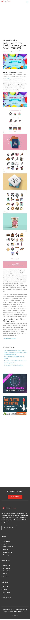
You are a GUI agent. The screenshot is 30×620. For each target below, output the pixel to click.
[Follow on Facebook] (12, 615)
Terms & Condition (8, 546)
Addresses (6, 595)
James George (8, 51)
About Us (5, 549)
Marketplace (6, 565)
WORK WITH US (15, 497)
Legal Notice (6, 544)
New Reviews (6, 571)
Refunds (5, 573)
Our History (6, 555)
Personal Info (6, 587)
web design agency (20, 611)
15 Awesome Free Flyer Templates (13, 365)
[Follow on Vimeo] (18, 615)
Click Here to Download (9, 338)
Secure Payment (7, 552)
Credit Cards (6, 592)
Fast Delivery (6, 541)
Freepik (8, 78)
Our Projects (6, 568)
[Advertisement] (15, 19)
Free (23, 51)
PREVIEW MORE (8, 527)
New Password (7, 597)
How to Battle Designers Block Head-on (15, 350)
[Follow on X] (15, 615)
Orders (5, 589)
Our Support (6, 576)
